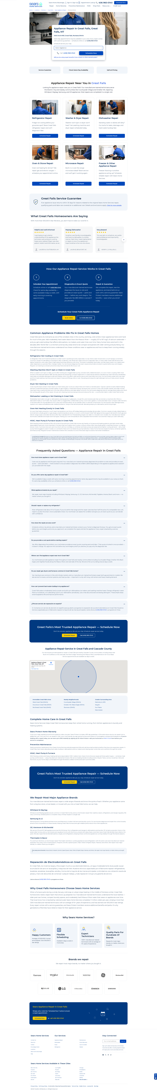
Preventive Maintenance (77, 6)
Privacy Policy (34, 1086)
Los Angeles (58, 1067)
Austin (56, 1073)
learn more (107, 738)
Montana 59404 (72, 10)
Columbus (57, 1075)
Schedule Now (121, 2)
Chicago (81, 1067)
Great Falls (50, 10)
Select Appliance (60, 48)
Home (31, 10)
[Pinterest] (108, 1055)
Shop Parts (96, 6)
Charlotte (81, 1075)
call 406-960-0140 (57, 1018)
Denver (32, 1079)
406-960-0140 (106, 2)
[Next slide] (124, 240)
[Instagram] (103, 1055)
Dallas (80, 1071)
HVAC (89, 6)
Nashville (57, 1079)
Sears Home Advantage (56, 2)
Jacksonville (82, 1073)
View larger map (34, 668)
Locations (37, 10)
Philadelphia (82, 1069)
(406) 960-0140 (92, 41)
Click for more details (114, 205)
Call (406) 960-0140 (86, 635)
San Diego (57, 1071)
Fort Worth (33, 1075)
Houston (33, 1069)
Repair (51, 6)
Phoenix (57, 1069)
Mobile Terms (82, 1086)
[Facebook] (111, 1055)
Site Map (96, 1086)
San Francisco (58, 1077)
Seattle (81, 1077)
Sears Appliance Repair (60, 10)
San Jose (33, 1073)
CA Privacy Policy (43, 1086)
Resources (105, 6)
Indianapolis (33, 1077)
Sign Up (75, 2)
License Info (90, 1086)
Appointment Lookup (88, 2)
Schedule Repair (45, 136)
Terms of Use (75, 1086)
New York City (34, 1067)
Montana (43, 10)
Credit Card (117, 6)
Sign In (69, 2)
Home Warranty (61, 6)
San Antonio (34, 1071)
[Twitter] (105, 1055)
